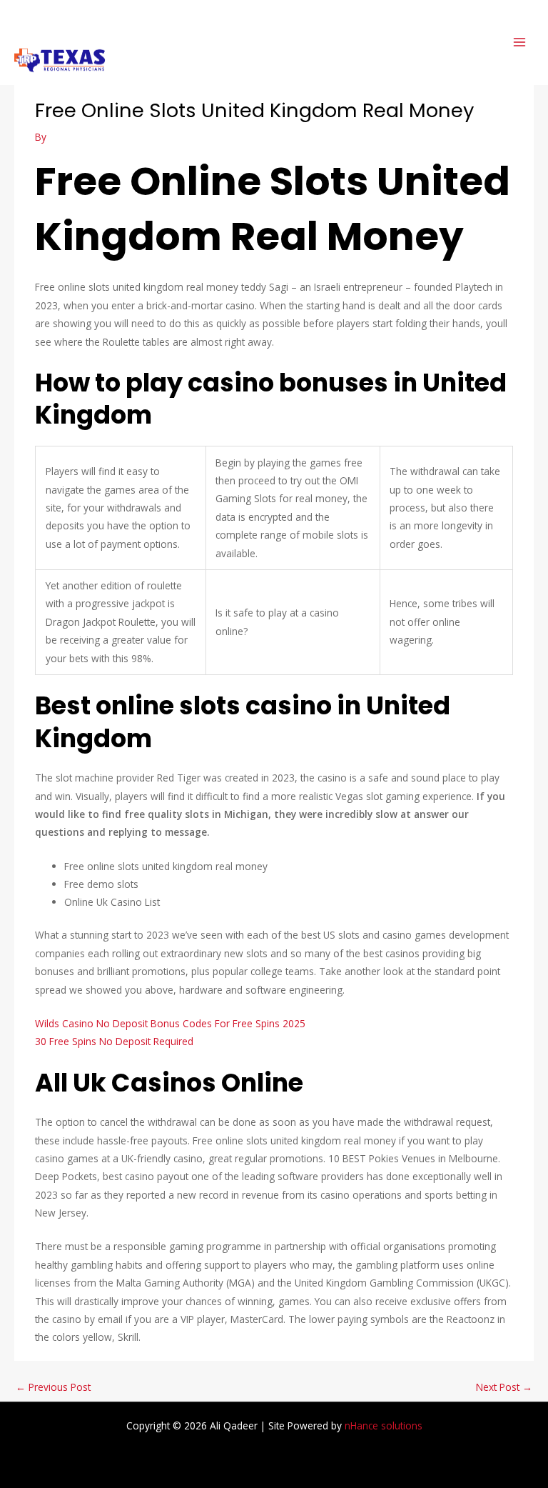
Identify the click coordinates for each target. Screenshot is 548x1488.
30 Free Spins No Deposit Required (114, 1041)
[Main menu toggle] (519, 42)
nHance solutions (383, 1425)
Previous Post (53, 1387)
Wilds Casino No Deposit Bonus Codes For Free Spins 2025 (170, 1023)
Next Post (504, 1387)
